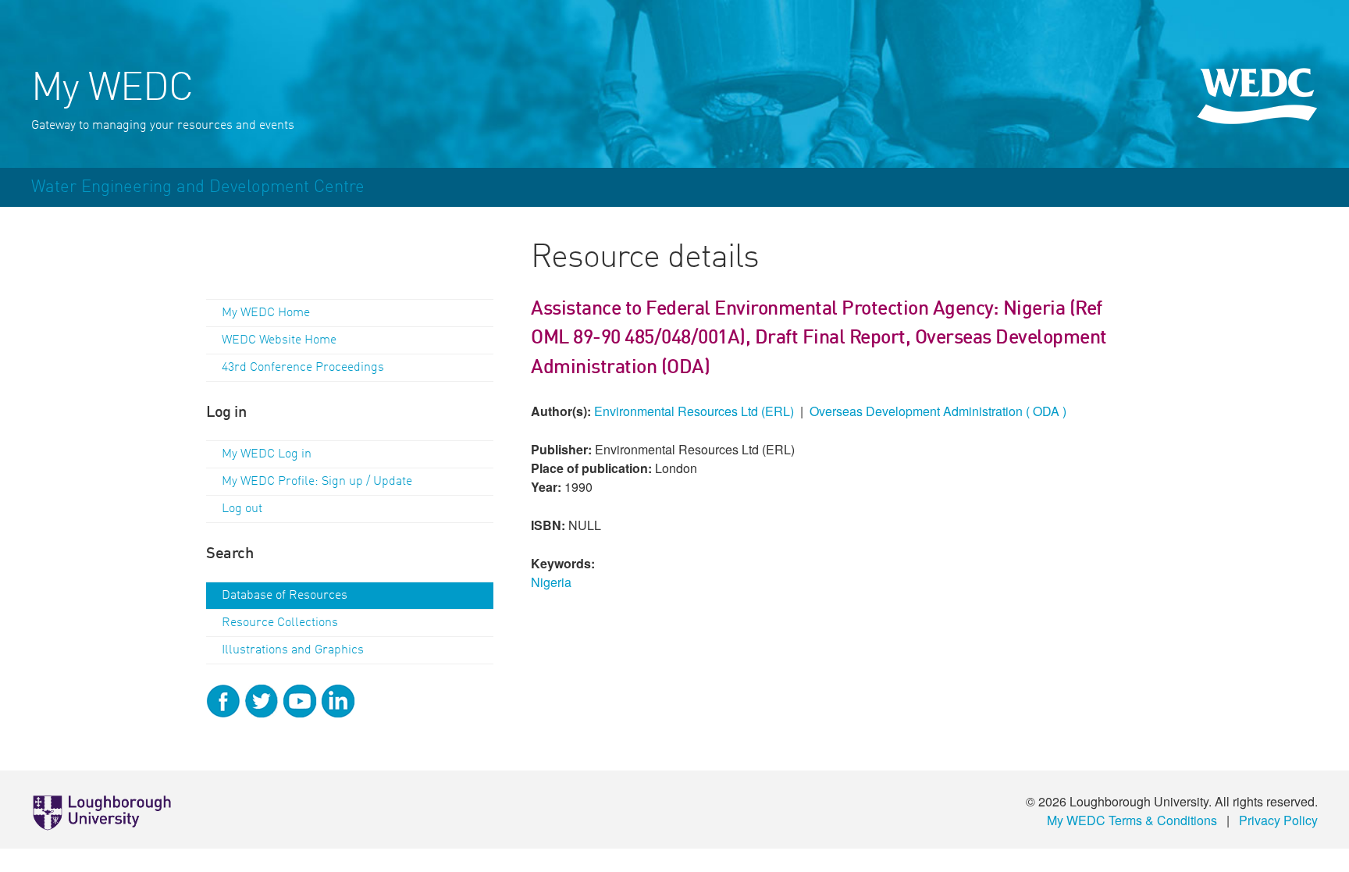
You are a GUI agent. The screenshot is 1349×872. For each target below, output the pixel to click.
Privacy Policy (1278, 820)
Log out (242, 509)
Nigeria (551, 582)
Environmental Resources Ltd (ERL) (694, 411)
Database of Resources (284, 595)
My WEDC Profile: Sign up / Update (317, 481)
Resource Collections (280, 623)
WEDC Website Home (279, 340)
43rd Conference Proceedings (303, 367)
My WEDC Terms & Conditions (1132, 820)
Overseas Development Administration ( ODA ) (938, 411)
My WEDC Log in (266, 454)
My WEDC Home (266, 313)
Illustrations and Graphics (293, 650)
